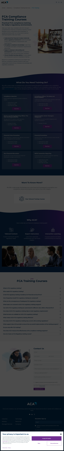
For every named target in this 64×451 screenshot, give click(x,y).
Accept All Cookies (46, 438)
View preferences (54, 443)
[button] (61, 434)
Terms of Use (4, 447)
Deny (39, 443)
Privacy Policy (5, 441)
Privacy (9, 447)
